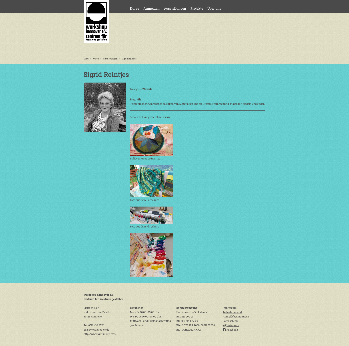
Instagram (232, 325)
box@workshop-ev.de (96, 329)
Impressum (230, 307)
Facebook (232, 329)
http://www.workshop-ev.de (100, 334)
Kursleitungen (110, 58)
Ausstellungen (175, 8)
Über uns (214, 8)
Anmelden (151, 8)
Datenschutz (230, 321)
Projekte (196, 8)
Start (86, 58)
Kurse (134, 8)
